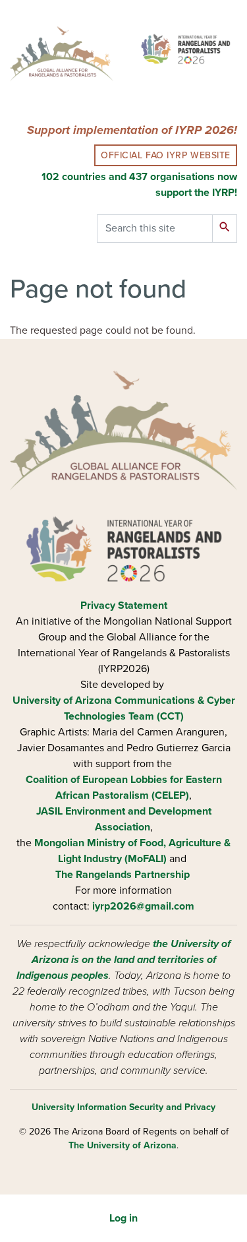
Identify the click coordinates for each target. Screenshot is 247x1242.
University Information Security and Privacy (123, 1107)
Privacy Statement (123, 605)
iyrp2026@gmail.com (143, 906)
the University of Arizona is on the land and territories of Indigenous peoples (123, 959)
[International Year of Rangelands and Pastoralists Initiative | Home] (62, 56)
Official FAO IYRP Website (166, 155)
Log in (123, 1218)
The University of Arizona (123, 1145)
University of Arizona (62, 700)
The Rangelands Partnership (122, 874)
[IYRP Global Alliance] (186, 48)
